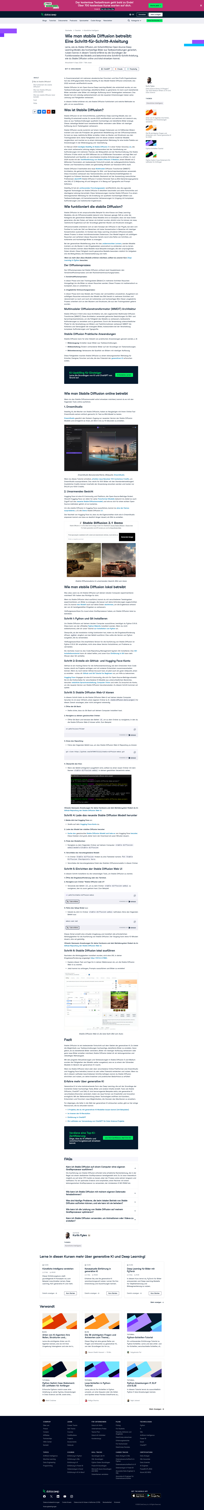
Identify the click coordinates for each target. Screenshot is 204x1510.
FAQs (35, 103)
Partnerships (47, 1438)
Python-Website (94, 626)
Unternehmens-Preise (99, 1429)
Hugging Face (69, 677)
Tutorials (78, 30)
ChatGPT (143, 1445)
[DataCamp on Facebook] (44, 1496)
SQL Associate (145, 1459)
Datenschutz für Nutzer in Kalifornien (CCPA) (87, 1502)
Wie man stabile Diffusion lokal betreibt (44, 96)
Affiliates (46, 1435)
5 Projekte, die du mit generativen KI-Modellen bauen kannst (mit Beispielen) (98, 1110)
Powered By (124, 735)
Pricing (118, 1425)
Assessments (71, 1442)
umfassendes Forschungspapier (92, 188)
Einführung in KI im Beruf (75, 1472)
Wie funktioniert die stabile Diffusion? (42, 86)
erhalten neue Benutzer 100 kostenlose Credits (110, 479)
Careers (46, 1432)
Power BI (143, 1438)
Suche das (72, 833)
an (130, 147)
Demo (84, 511)
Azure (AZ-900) (145, 1472)
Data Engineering (49, 1462)
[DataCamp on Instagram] (71, 1496)
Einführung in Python (74, 1456)
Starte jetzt (154, 6)
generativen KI (117, 358)
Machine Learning (49, 1459)
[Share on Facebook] (44, 112)
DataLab (70, 1445)
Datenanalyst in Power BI (125, 1468)
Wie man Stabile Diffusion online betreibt (42, 91)
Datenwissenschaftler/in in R (126, 1464)
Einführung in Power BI (75, 1466)
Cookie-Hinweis (66, 1502)
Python (142, 1425)
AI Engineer (144, 1466)
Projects (70, 1438)
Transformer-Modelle (106, 499)
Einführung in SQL (73, 1459)
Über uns (46, 1425)
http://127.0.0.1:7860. (99, 958)
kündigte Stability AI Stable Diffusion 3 (93, 147)
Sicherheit (117, 1502)
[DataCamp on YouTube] (65, 1496)
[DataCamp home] (58, 1491)
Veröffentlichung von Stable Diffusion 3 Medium (100, 160)
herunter (134, 833)
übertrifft (78, 179)
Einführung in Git (117, 653)
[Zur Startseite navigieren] (48, 14)
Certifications (72, 1435)
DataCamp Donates (123, 1447)
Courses (70, 1432)
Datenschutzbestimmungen (51, 1502)
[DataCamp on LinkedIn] (58, 1496)
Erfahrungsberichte (122, 1440)
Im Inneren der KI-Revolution (79, 1113)
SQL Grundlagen (97, 1459)
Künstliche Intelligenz (91, 30)
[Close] (201, 5)
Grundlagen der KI (98, 1456)
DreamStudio (69, 418)
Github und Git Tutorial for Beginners (98, 673)
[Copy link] (35, 112)
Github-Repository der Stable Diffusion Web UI (82, 810)
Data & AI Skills (97, 1425)
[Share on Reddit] (49, 112)
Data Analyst (144, 1456)
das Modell (81, 605)
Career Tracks (72, 1425)
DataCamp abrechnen (124, 1437)
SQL (141, 1432)
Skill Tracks (71, 1429)
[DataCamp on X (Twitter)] (51, 1496)
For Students (120, 1429)
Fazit (35, 100)
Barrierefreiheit (107, 1502)
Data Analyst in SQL (123, 1456)
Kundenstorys (96, 1438)
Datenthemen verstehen (100, 1474)
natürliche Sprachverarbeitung (84, 682)
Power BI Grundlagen (99, 1466)
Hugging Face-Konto (88, 824)
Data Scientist (145, 1462)
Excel (142, 1442)
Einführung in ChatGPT (77, 1117)
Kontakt (46, 1445)
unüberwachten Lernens (112, 244)
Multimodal (100, 169)
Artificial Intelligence (147, 1435)
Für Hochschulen (122, 1444)
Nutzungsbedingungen (50, 1506)
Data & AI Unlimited (98, 1435)
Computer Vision (103, 682)
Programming (48, 1466)
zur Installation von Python (104, 629)
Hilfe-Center (47, 1442)
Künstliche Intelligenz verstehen (57, 1268)
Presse (45, 1429)
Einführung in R (72, 1462)
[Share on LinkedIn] (39, 112)
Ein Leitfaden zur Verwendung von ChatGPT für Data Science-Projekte (96, 1121)
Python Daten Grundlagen (101, 1462)
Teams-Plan (96, 1432)
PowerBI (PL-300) (146, 1469)
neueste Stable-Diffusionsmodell (90, 501)
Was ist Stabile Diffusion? (42, 82)
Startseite (68, 30)
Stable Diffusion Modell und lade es (101, 833)
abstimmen (108, 605)
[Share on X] (53, 112)
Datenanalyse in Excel (75, 1469)
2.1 (102, 511)
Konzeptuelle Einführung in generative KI (98, 1270)
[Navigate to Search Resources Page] (129, 20)
